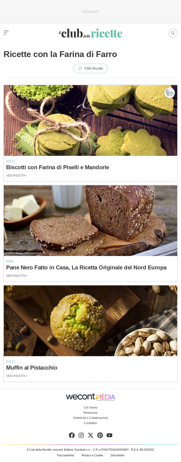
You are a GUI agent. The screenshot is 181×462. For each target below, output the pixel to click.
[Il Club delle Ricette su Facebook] (72, 436)
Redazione (90, 412)
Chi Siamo (90, 407)
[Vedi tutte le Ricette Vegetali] (169, 93)
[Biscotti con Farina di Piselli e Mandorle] (90, 120)
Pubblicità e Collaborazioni (90, 418)
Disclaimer (117, 455)
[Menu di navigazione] (6, 33)
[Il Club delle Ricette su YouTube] (109, 436)
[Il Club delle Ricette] (90, 33)
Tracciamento (65, 455)
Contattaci (90, 423)
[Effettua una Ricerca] (172, 33)
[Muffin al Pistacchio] (90, 320)
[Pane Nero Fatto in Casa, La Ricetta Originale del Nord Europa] (90, 220)
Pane (10, 261)
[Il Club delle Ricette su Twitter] (91, 436)
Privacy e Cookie (92, 455)
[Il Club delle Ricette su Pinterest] (100, 436)
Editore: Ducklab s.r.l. (77, 449)
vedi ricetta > (16, 175)
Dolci (10, 161)
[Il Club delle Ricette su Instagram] (81, 436)
